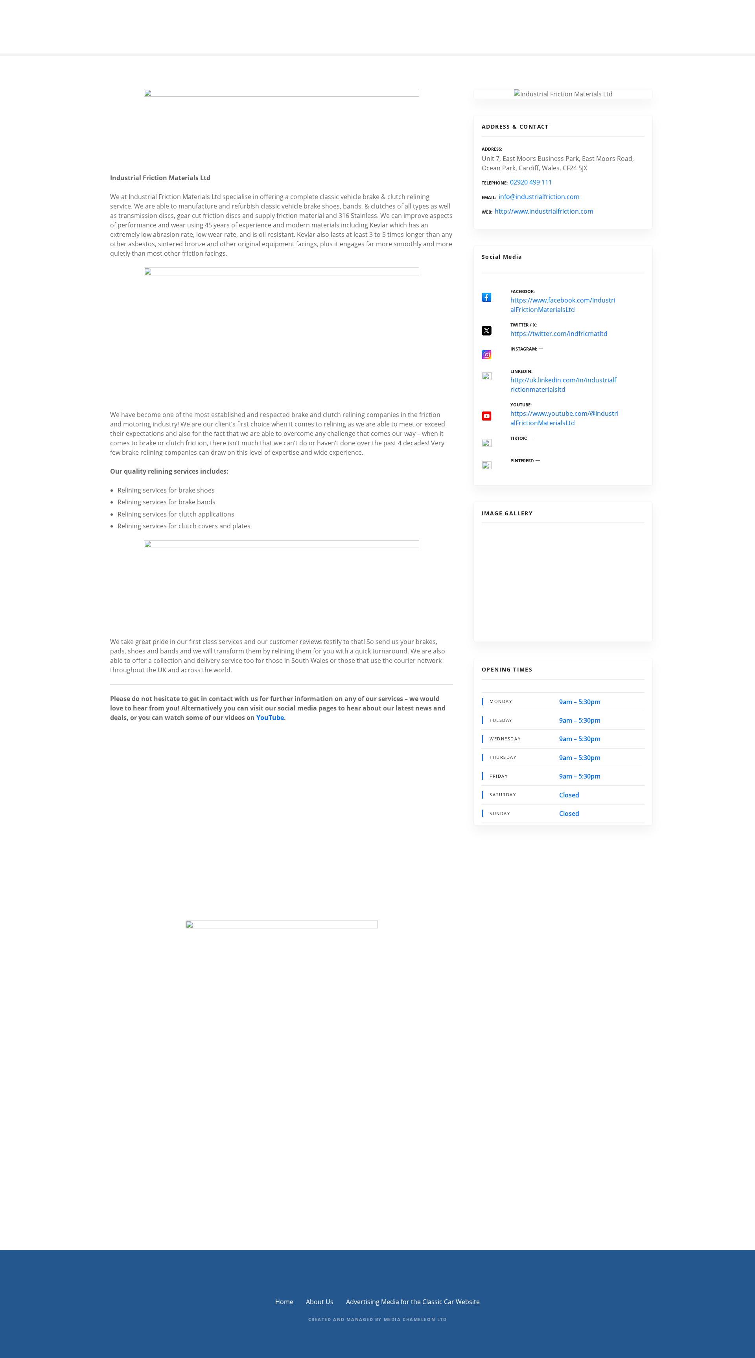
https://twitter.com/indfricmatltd (559, 333)
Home (284, 1301)
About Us (319, 1301)
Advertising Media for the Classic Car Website (413, 1301)
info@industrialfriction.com (539, 196)
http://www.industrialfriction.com (544, 211)
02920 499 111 (531, 182)
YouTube (270, 717)
